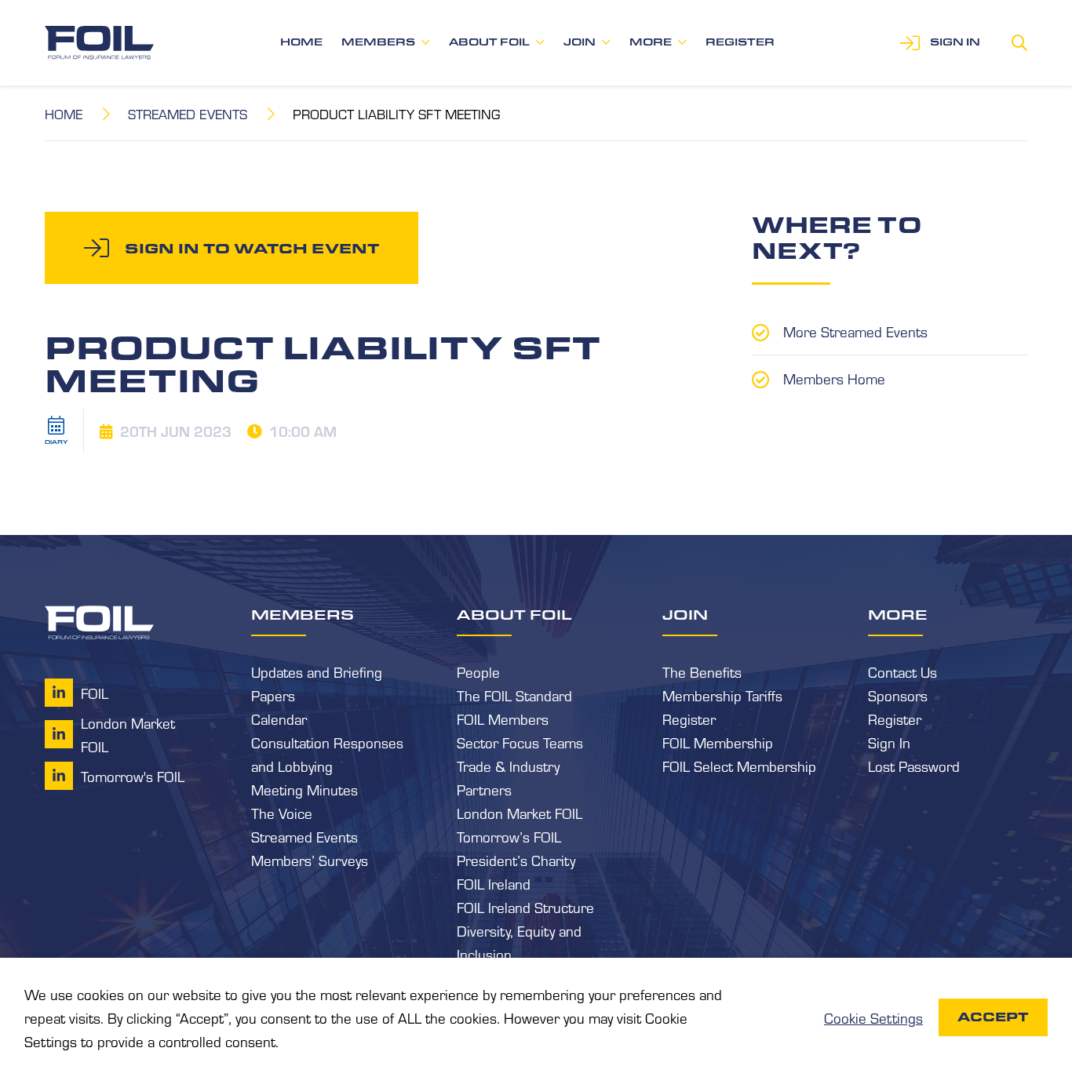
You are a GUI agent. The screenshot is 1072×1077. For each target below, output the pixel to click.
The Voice (281, 812)
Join (579, 42)
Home (301, 42)
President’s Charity (516, 860)
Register (740, 42)
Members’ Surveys (309, 860)
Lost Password (914, 765)
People (478, 671)
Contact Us (902, 671)
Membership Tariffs (722, 695)
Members (378, 42)
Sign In (889, 742)
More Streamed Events (855, 331)
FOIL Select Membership (739, 765)
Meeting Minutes (304, 789)
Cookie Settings (873, 1017)
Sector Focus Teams (520, 742)
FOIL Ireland (494, 883)
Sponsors (898, 695)
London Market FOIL (519, 812)
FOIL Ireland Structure (525, 907)
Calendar (279, 718)
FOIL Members (503, 718)
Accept (993, 1017)
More (650, 42)
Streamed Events (187, 113)
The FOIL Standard (514, 695)
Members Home (834, 378)
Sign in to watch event (252, 248)
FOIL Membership (717, 742)
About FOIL (489, 42)
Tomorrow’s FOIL (509, 836)
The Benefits (702, 671)
